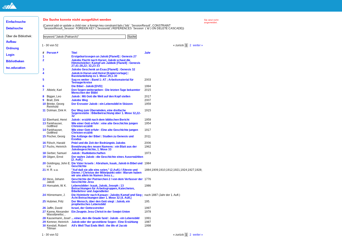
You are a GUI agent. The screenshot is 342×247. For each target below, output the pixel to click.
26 (44, 208)
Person (52, 52)
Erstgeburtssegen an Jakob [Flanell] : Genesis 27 (104, 56)
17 (44, 146)
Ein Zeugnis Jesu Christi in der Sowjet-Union (100, 211)
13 (44, 123)
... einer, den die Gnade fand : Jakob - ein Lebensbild (105, 218)
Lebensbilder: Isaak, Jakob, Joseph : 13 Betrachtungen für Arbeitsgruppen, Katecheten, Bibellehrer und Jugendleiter (102, 188)
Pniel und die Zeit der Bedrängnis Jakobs (98, 143)
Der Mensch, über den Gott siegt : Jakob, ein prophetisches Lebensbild (100, 203)
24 (44, 195)
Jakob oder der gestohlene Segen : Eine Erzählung (104, 222)
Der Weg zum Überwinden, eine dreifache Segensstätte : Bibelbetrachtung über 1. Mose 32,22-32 (106, 113)
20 (44, 163)
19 (44, 156)
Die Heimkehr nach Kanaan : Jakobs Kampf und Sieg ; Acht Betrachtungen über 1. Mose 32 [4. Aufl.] (107, 196)
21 (44, 169)
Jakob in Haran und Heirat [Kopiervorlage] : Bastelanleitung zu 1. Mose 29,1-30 (100, 74)
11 (44, 110)
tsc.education (15, 67)
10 (44, 103)
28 (44, 218)
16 (44, 143)
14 (44, 129)
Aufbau (11, 41)
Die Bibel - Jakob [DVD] (86, 86)
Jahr (147, 52)
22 (44, 179)
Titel (74, 52)
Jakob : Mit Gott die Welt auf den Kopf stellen (100, 96)
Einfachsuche (16, 21)
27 (44, 211)
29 (44, 222)
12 (44, 119)
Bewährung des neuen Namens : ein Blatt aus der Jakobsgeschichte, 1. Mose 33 (104, 148)
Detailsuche (14, 28)
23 (44, 185)
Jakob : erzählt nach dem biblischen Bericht (100, 119)
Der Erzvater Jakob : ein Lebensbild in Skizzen (102, 103)
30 (44, 225)
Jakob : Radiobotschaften (88, 153)
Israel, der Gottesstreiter (87, 208)
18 (44, 153)
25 (44, 201)
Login (10, 54)
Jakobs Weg (79, 100)
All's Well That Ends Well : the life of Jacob (99, 225)
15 (44, 136)
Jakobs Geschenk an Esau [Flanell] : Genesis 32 (103, 69)
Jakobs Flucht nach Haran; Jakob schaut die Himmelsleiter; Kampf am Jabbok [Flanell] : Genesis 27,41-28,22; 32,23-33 (105, 63)
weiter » (198, 45)
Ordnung (12, 48)
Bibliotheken (15, 61)
